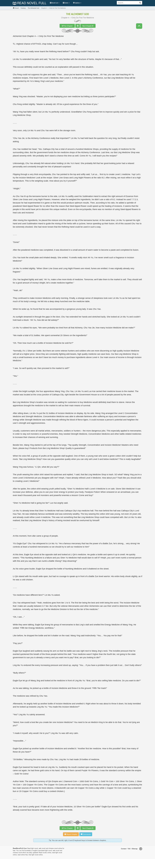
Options (77, 3)
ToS (129, 849)
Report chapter (71, 834)
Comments (86, 834)
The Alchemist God (77, 14)
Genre (66, 3)
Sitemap (135, 849)
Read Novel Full (31, 3)
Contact (123, 849)
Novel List (54, 3)
